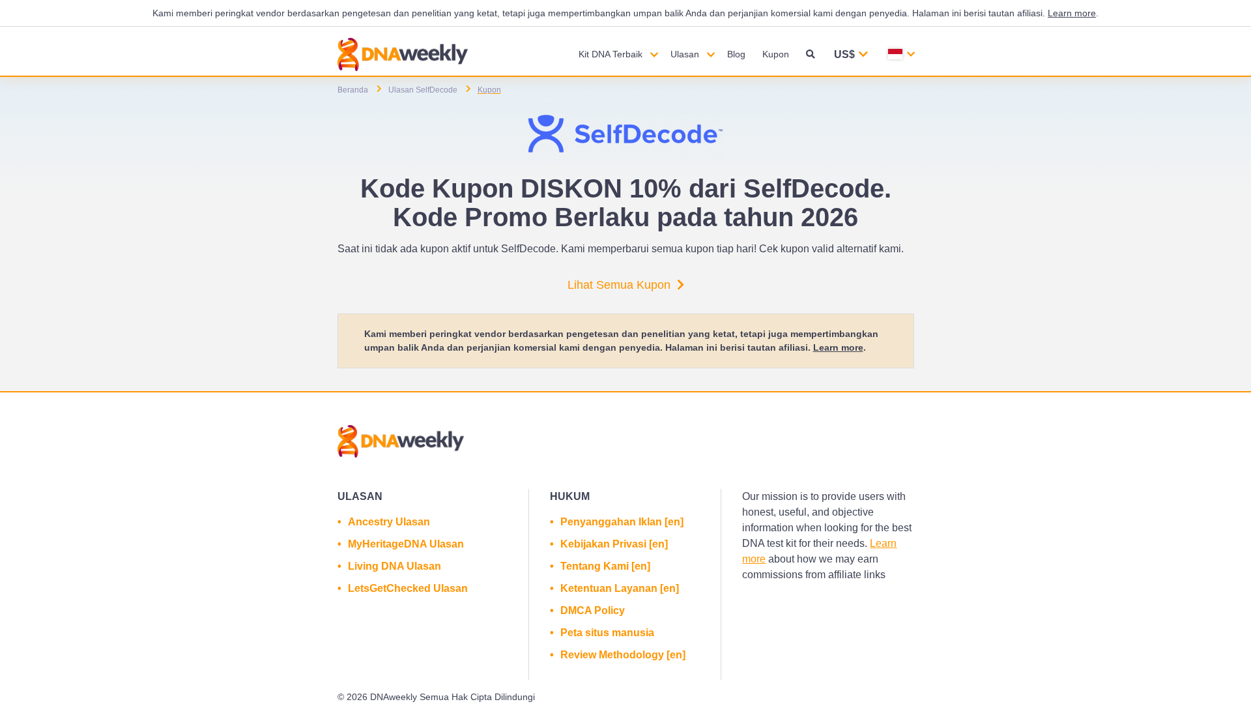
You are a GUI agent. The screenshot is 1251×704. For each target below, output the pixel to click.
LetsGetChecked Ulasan (408, 588)
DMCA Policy (592, 610)
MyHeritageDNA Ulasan (406, 544)
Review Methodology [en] (622, 654)
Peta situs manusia (607, 632)
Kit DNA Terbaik (610, 54)
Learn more (1072, 13)
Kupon (775, 54)
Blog (736, 54)
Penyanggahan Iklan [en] (621, 521)
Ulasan (684, 54)
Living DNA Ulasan (394, 566)
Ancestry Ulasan (389, 521)
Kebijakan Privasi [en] (614, 544)
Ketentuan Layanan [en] (619, 588)
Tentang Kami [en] (605, 566)
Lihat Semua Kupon (619, 284)
